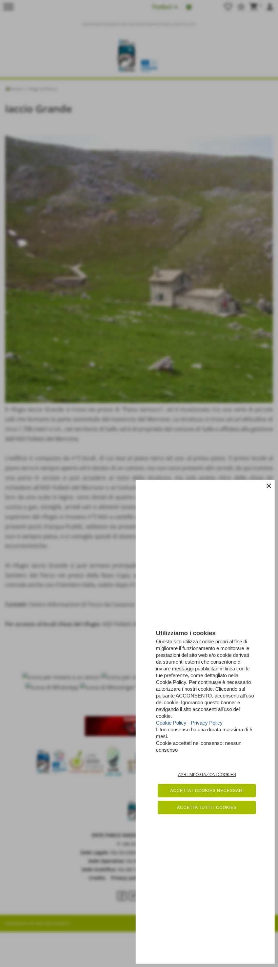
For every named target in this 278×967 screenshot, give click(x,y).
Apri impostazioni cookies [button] (207, 774)
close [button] (269, 486)
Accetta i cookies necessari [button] (207, 790)
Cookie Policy (171, 723)
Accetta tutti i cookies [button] (207, 807)
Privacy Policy (207, 723)
